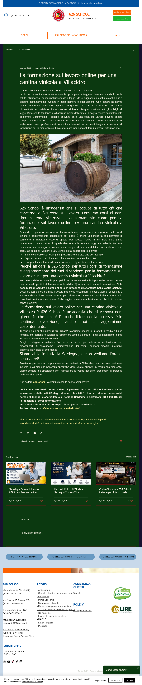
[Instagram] (21, 661)
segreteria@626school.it (15, 623)
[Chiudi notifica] (138, 668)
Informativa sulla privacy (32, 681)
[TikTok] (13, 661)
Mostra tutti (131, 457)
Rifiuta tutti (115, 680)
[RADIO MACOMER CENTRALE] (5, 661)
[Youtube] (9, 661)
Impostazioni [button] (100, 680)
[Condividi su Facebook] (21, 432)
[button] (132, 49)
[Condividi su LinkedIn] (34, 432)
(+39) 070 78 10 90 (12, 593)
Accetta (129, 680)
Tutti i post (9, 49)
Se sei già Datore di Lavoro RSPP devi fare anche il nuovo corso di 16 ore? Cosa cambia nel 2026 (25, 491)
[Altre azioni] (120, 68)
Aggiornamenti (24, 49)
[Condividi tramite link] (41, 432)
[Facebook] (17, 661)
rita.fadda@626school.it (14, 619)
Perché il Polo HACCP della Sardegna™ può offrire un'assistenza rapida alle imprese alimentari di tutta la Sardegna (70, 491)
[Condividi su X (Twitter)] (27, 432)
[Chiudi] (138, 680)
